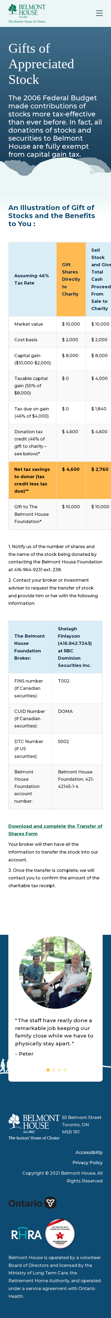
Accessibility (89, 1152)
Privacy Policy (87, 1162)
